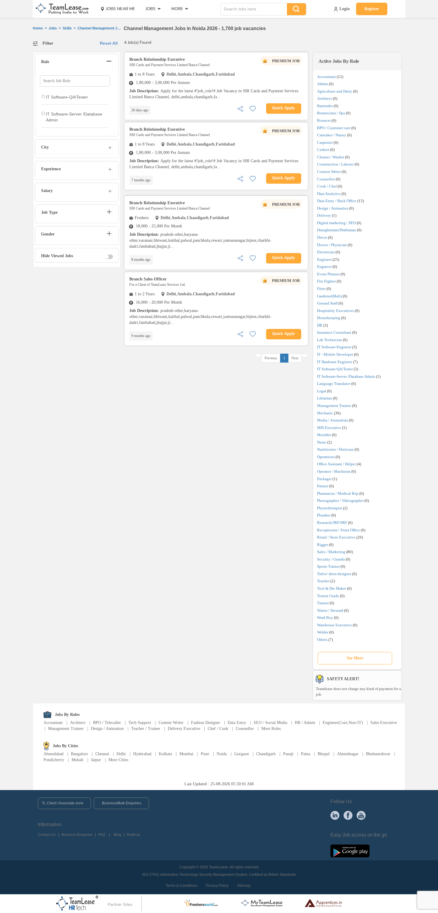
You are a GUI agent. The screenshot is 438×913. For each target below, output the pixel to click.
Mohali (77, 760)
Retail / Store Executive (336, 537)
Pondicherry (54, 760)
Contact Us (47, 835)
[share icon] (240, 108)
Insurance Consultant (334, 332)
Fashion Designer (205, 722)
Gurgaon (241, 754)
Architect (324, 98)
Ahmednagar (347, 754)
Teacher (323, 581)
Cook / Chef (327, 186)
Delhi (121, 754)
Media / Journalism (332, 420)
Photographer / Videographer (340, 500)
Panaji (288, 754)
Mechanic (325, 413)
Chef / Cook (218, 728)
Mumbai (186, 754)
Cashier (323, 149)
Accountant (326, 76)
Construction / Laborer (335, 164)
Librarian (324, 398)
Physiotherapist (329, 508)
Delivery (324, 215)
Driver (322, 237)
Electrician (326, 252)
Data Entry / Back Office (336, 201)
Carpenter (325, 142)
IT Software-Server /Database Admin (346, 376)
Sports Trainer (328, 566)
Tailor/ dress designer (334, 574)
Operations (326, 457)
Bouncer (324, 120)
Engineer (324, 259)
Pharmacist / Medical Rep (337, 493)
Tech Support (139, 722)
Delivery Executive (184, 728)
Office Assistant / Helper (336, 464)
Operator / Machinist (333, 471)
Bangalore (79, 754)
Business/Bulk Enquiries (121, 803)
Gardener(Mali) (329, 296)
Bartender (325, 106)
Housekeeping (328, 318)
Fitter (321, 288)
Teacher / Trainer (145, 728)
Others (322, 639)
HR (319, 325)
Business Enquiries (77, 835)
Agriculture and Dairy (334, 91)
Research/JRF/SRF (332, 522)
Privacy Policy (217, 886)
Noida (222, 754)
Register (371, 9)
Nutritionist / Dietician (335, 449)
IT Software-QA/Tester (335, 369)
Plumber (323, 515)
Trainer (323, 603)
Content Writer (329, 171)
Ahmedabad (53, 754)
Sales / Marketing (331, 552)
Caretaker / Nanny (331, 135)
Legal (321, 391)
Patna (305, 754)
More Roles (271, 728)
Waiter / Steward (330, 610)
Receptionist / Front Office (338, 530)
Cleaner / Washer (330, 157)
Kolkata (165, 754)
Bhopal (324, 754)
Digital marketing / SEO (336, 223)
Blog (117, 835)
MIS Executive (329, 427)
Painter (322, 486)
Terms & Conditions (181, 886)
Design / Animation (332, 208)
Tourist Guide (328, 596)
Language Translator (333, 383)
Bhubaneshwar (378, 754)
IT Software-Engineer (334, 347)
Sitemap (244, 886)
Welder (322, 632)
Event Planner (328, 274)
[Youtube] (361, 815)
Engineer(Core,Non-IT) (343, 722)
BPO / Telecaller (107, 722)
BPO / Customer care (333, 128)
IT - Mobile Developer (335, 354)
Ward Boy (325, 617)
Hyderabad (142, 754)
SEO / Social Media (270, 722)
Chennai (102, 754)
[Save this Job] (252, 108)
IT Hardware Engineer (334, 362)
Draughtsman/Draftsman (336, 230)
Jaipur (96, 760)
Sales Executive (383, 722)
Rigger (322, 544)
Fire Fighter (326, 281)
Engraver (324, 266)
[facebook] (348, 815)
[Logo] (60, 9)
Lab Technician (329, 340)
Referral (133, 835)
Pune (205, 754)
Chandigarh (266, 754)
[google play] (349, 850)
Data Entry (237, 722)
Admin (322, 84)
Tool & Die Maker (332, 588)
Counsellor (326, 179)
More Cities (118, 760)
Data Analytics (329, 193)
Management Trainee (334, 405)
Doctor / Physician (332, 245)
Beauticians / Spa (331, 113)
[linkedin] (334, 815)
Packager (324, 479)
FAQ (101, 835)
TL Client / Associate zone (62, 803)
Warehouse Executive (334, 625)
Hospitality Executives (335, 310)
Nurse (321, 442)
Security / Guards (331, 559)
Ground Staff (327, 303)
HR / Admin (305, 722)
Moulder (324, 435)
